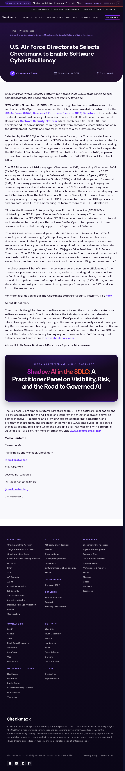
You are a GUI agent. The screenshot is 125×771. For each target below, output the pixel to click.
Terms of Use (107, 755)
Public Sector (13, 683)
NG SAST (11, 563)
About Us (49, 629)
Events (86, 572)
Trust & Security (53, 633)
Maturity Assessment (55, 606)
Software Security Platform (38, 121)
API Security (13, 577)
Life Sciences (13, 692)
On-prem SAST (52, 585)
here (109, 295)
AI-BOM (48, 549)
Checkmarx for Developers (66, 9)
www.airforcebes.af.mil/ (85, 431)
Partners (88, 9)
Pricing (96, 17)
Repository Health (16, 600)
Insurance (12, 678)
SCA (9, 572)
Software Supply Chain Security (60, 568)
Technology (13, 697)
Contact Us (50, 674)
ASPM (10, 581)
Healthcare (12, 674)
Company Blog (90, 554)
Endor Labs (12, 661)
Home (13, 30)
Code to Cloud (52, 554)
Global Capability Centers (20, 687)
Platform (26, 17)
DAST (9, 568)
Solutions (38, 17)
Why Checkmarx (54, 17)
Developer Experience (55, 558)
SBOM (48, 572)
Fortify (10, 629)
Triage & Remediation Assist (21, 549)
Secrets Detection (16, 595)
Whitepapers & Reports (94, 568)
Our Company (52, 661)
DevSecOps (50, 563)
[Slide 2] (110, 3)
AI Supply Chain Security (57, 545)
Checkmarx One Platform (19, 545)
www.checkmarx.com (59, 338)
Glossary (87, 577)
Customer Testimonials (94, 558)
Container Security (16, 586)
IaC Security (13, 591)
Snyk (9, 638)
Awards (48, 638)
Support (49, 602)
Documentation (90, 563)
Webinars (87, 586)
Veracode (12, 647)
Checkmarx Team (27, 73)
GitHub (10, 633)
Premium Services (53, 597)
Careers (49, 657)
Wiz (9, 657)
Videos (86, 581)
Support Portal (52, 678)
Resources (70, 17)
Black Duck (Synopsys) (18, 643)
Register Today (92, 3)
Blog (99, 9)
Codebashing (13, 614)
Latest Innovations (40, 9)
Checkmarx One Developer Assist (23, 558)
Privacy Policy (90, 755)
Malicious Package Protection (21, 605)
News (47, 647)
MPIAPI (10, 609)
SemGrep (12, 652)
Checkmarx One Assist (18, 554)
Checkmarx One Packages (95, 545)
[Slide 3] (112, 3)
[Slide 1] (106, 3)
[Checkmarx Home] (9, 17)
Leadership (50, 643)
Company (84, 17)
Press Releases (27, 30)
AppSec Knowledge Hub (94, 549)
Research (110, 9)
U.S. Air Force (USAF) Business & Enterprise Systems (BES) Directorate (51, 113)
